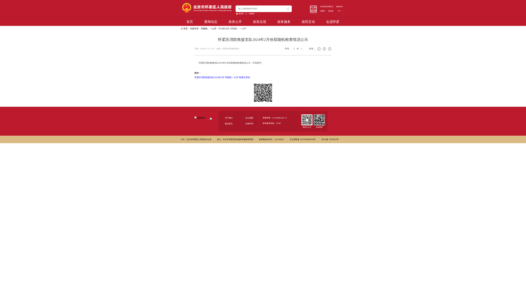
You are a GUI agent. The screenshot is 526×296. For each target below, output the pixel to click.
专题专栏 (194, 28)
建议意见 (229, 124)
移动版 (330, 11)
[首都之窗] (313, 6)
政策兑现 (259, 22)
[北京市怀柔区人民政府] (206, 4)
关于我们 (229, 118)
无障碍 (322, 11)
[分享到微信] (319, 49)
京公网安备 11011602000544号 (303, 139)
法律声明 (249, 124)
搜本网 (241, 14)
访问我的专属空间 (326, 7)
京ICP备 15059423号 (329, 139)
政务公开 (235, 22)
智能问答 (339, 7)
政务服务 (284, 22)
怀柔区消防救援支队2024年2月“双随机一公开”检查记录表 (222, 77)
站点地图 (249, 118)
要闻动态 (210, 22)
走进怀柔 (332, 22)
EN (339, 11)
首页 (189, 22)
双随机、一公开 (208, 28)
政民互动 (308, 22)
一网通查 (251, 14)
